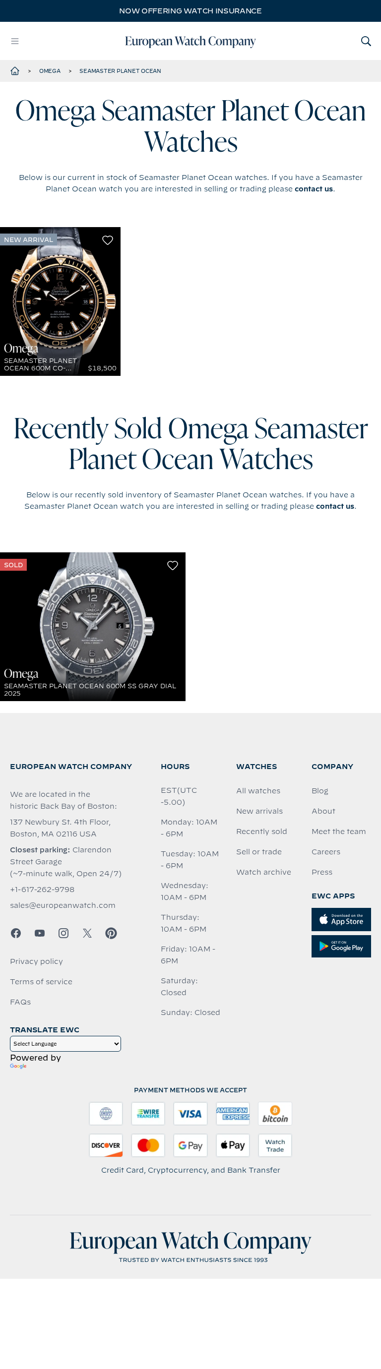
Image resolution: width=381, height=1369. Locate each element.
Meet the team (339, 831)
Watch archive (263, 872)
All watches (258, 791)
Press (322, 872)
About (323, 811)
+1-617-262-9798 (42, 889)
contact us (314, 189)
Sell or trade (259, 852)
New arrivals (259, 811)
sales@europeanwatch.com (63, 905)
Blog (320, 791)
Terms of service (41, 982)
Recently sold (261, 831)
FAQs (20, 1002)
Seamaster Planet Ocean (120, 71)
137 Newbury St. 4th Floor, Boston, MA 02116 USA (60, 828)
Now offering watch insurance (190, 11)
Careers (326, 852)
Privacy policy (36, 961)
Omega (50, 71)
